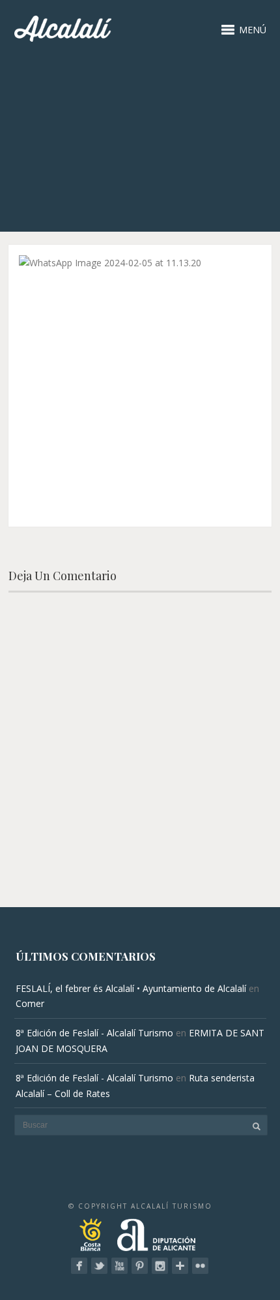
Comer (30, 1003)
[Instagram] (160, 1266)
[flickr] (200, 1266)
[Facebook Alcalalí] (79, 1266)
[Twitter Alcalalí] (99, 1266)
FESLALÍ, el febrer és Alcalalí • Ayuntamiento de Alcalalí (131, 988)
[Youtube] (119, 1266)
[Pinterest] (140, 1266)
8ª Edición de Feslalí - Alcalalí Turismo (94, 1033)
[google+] (180, 1266)
